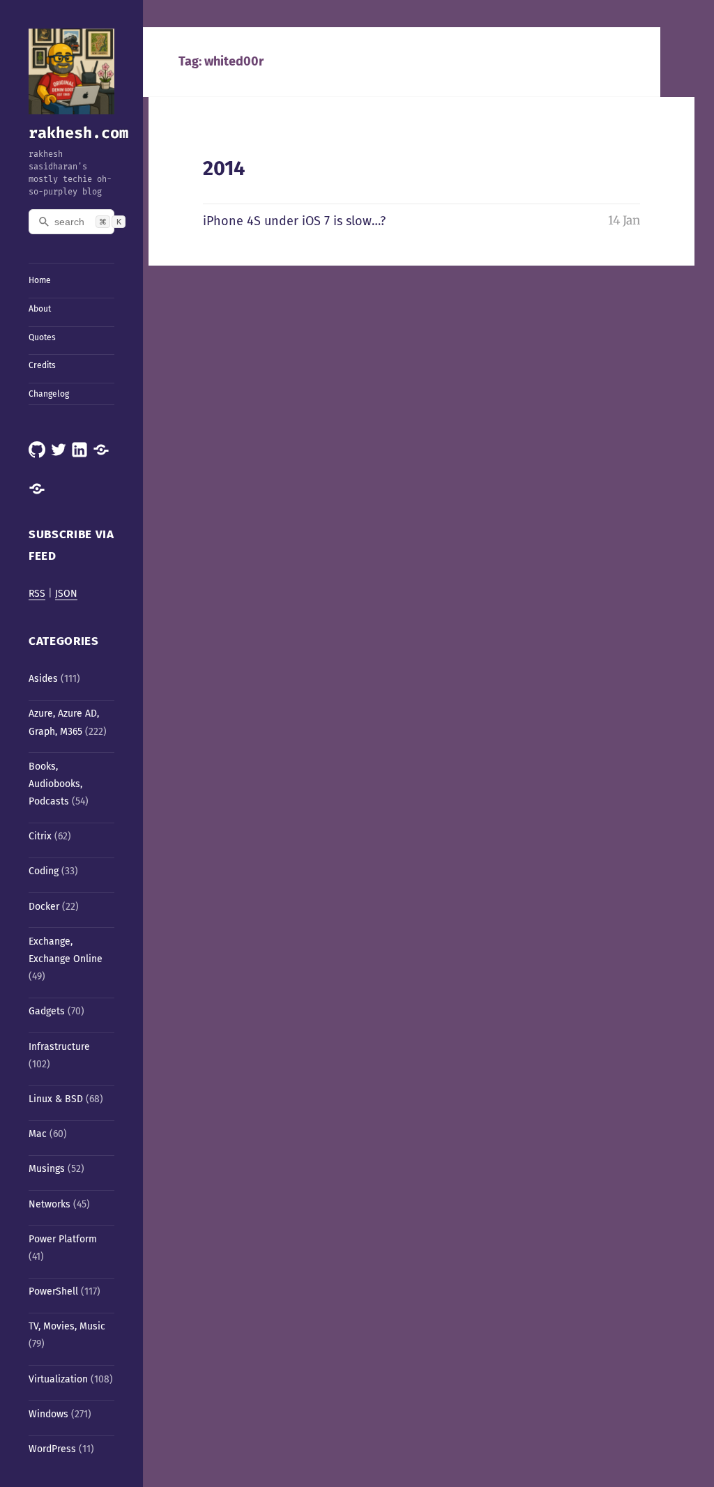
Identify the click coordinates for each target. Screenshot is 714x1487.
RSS (37, 594)
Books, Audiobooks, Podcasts (55, 784)
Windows (48, 1414)
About (40, 309)
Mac (38, 1134)
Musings (47, 1169)
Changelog (49, 394)
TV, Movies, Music (67, 1326)
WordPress (52, 1449)
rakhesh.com (78, 133)
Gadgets (47, 1011)
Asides (43, 679)
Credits (42, 365)
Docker (44, 907)
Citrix (40, 836)
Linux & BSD (56, 1099)
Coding (44, 871)
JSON (66, 594)
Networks (49, 1204)
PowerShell (53, 1291)
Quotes (42, 337)
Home (40, 280)
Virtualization (58, 1379)
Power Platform (63, 1239)
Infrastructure (59, 1047)
